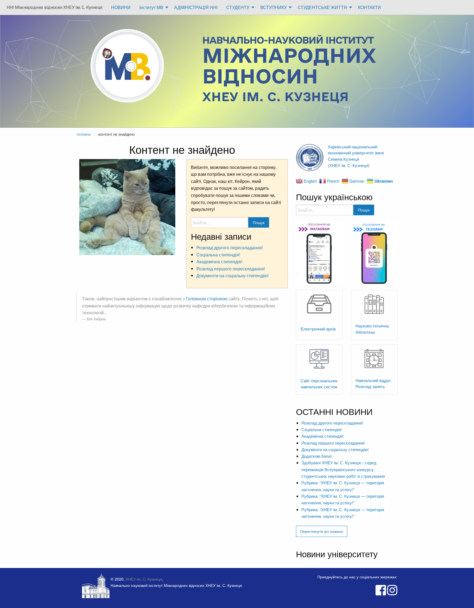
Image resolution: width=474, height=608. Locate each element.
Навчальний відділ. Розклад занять (374, 383)
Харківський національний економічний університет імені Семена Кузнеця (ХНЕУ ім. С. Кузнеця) (356, 156)
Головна (84, 134)
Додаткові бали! (316, 456)
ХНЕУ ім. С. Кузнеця (144, 579)
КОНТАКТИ (369, 7)
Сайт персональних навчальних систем (319, 384)
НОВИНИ (121, 7)
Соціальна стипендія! (218, 254)
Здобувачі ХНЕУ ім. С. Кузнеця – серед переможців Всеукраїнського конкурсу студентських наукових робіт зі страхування (343, 469)
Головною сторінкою (206, 298)
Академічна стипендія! (219, 261)
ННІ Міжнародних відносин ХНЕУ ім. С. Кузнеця (54, 7)
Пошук (258, 222)
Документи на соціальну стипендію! (232, 275)
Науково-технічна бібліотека (372, 329)
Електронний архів (318, 329)
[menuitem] (54, 7)
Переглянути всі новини (321, 531)
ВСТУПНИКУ (273, 7)
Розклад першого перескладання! (230, 268)
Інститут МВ (151, 7)
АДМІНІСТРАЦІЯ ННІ (196, 7)
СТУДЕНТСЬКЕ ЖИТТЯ (322, 7)
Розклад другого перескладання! (229, 247)
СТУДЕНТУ (237, 7)
